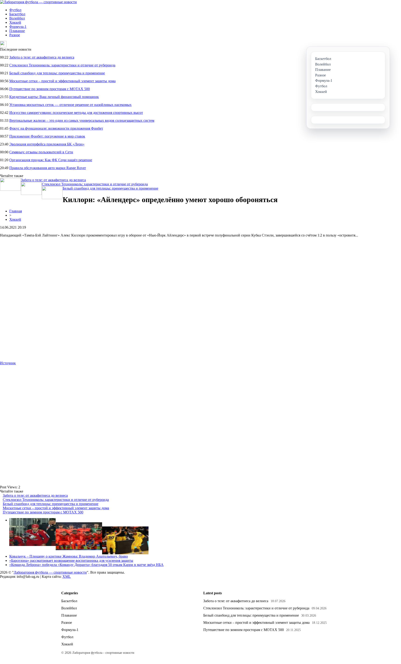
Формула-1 (17, 27)
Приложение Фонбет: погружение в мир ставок (47, 136)
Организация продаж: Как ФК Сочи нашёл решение (50, 160)
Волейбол (17, 18)
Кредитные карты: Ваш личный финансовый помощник (54, 97)
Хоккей (15, 22)
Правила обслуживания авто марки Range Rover (47, 168)
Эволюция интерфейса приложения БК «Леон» (46, 144)
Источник (8, 363)
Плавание (17, 31)
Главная (15, 211)
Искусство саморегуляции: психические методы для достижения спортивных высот (76, 113)
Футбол (15, 10)
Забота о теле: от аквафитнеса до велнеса (41, 57)
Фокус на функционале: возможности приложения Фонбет (56, 128)
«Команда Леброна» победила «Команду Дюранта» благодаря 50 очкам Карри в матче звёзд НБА (86, 565)
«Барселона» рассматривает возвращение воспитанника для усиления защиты (71, 560)
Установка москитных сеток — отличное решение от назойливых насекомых (70, 105)
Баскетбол (17, 14)
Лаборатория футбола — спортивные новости (50, 572)
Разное (14, 35)
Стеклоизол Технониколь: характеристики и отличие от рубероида (62, 65)
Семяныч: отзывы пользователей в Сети (41, 152)
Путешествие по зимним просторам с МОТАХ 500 (49, 89)
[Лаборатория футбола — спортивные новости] (38, 2)
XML (66, 577)
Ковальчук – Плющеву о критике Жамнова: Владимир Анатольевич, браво (68, 556)
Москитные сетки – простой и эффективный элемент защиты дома (62, 81)
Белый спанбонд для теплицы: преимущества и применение (57, 73)
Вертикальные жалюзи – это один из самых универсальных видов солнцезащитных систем (81, 120)
